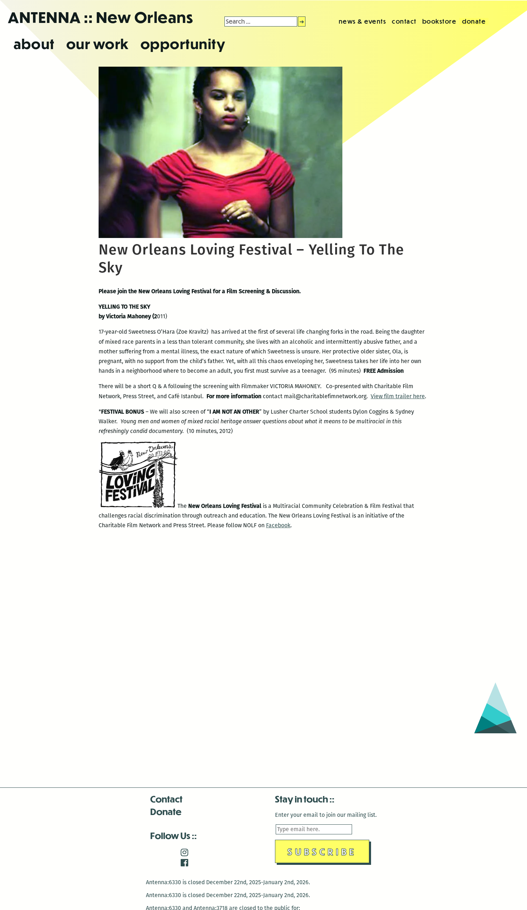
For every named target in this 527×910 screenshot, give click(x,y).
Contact (166, 798)
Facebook (278, 525)
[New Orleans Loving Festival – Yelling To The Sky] (220, 236)
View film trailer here (398, 396)
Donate (165, 811)
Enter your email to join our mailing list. (326, 814)
